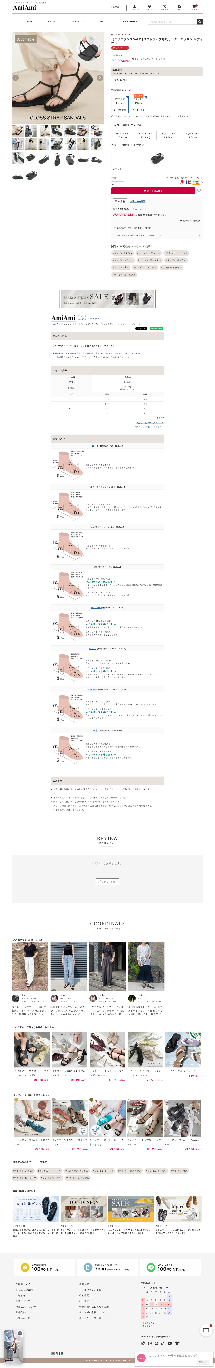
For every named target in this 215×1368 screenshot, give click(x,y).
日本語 (59, 1353)
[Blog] (143, 1343)
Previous (15, 78)
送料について (23, 1301)
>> (167, 1287)
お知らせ (20, 1295)
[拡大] (6, 1332)
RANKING (78, 21)
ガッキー (95, 607)
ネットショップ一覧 (90, 1318)
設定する (203, 1362)
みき (95, 730)
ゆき (92, 487)
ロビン (95, 446)
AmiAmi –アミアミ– (89, 319)
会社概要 (84, 1295)
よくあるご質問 (24, 1290)
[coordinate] (177, 1343)
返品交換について (25, 1312)
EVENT (52, 21)
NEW (30, 21)
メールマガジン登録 (90, 1290)
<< (145, 1287)
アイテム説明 (60, 336)
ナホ (24, 995)
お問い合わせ (23, 1318)
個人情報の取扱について (92, 1312)
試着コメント (60, 438)
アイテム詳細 (60, 370)
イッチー (92, 689)
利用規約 (84, 1301)
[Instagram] (150, 1343)
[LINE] (156, 1343)
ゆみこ (92, 648)
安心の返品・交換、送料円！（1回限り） (135, 228)
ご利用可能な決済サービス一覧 (182, 178)
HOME (55, 324)
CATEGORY (130, 21)
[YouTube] (169, 1343)
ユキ (140, 995)
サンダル (65, 324)
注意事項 (57, 780)
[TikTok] (163, 1343)
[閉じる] (20, 1333)
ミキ (62, 995)
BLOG (104, 21)
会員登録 (115, 7)
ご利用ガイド (23, 1284)
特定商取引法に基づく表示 (94, 1306)
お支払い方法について (28, 1306)
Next (100, 78)
